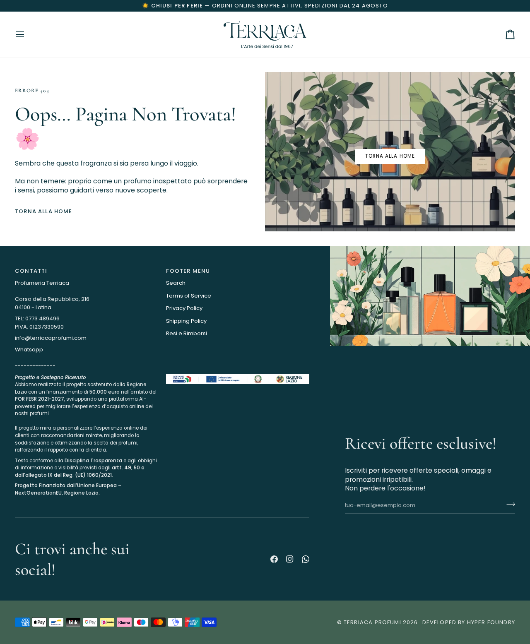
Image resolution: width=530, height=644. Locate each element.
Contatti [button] (31, 271)
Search (176, 283)
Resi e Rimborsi (186, 333)
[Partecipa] (508, 504)
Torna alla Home (43, 211)
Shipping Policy (186, 321)
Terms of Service (188, 296)
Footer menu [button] (188, 271)
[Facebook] (274, 559)
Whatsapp (29, 349)
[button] (86, 372)
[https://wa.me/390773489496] (305, 559)
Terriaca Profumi (372, 622)
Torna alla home (390, 156)
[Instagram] (290, 559)
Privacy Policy (184, 308)
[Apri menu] (27, 34)
